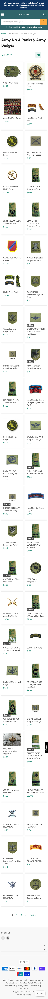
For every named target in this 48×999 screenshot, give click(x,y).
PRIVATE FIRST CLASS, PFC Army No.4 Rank (34, 545)
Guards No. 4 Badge (34, 648)
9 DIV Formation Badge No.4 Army (34, 367)
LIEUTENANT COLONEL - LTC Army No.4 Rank (33, 223)
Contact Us (24, 988)
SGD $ (22, 962)
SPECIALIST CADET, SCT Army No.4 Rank (11, 649)
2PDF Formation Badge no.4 (33, 580)
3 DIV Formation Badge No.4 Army (10, 543)
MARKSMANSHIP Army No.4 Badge (34, 153)
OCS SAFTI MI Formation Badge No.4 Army (36, 294)
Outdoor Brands (9, 985)
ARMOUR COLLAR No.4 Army (34, 825)
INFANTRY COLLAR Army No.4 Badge (11, 367)
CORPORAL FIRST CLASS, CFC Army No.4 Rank (34, 684)
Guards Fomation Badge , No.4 (10, 330)
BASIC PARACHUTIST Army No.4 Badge (35, 438)
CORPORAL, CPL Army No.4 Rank (34, 187)
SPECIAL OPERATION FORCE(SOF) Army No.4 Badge (36, 331)
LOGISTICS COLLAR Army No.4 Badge (11, 509)
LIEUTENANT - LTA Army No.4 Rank (11, 401)
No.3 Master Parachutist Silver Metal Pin (10, 751)
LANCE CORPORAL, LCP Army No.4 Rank (35, 614)
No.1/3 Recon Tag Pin (11, 292)
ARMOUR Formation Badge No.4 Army (35, 259)
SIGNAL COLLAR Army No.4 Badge (34, 720)
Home (3, 33)
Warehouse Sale (22, 980)
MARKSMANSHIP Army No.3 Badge (10, 614)
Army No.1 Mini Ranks (11, 118)
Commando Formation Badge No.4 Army (12, 861)
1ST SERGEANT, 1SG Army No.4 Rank (11, 720)
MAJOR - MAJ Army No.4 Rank (11, 791)
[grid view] (38, 55)
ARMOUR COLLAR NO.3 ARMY (11, 825)
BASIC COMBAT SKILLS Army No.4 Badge (10, 473)
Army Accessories (36, 980)
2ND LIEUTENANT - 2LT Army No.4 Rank (35, 472)
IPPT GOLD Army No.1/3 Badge (10, 187)
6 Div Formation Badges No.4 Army (34, 896)
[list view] (44, 55)
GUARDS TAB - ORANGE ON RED (34, 860)
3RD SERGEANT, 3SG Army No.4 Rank (12, 222)
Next (32, 915)
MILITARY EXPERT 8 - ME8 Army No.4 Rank (35, 791)
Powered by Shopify (24, 994)
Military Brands (23, 985)
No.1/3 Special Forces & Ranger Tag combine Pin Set (35, 402)
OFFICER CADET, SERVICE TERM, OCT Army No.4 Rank (35, 755)
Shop (11, 980)
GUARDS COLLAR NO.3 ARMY (10, 896)
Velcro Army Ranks (10, 83)
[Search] (43, 22)
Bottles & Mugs (36, 985)
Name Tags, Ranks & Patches (29, 983)
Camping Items (11, 983)
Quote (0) (46, 747)
